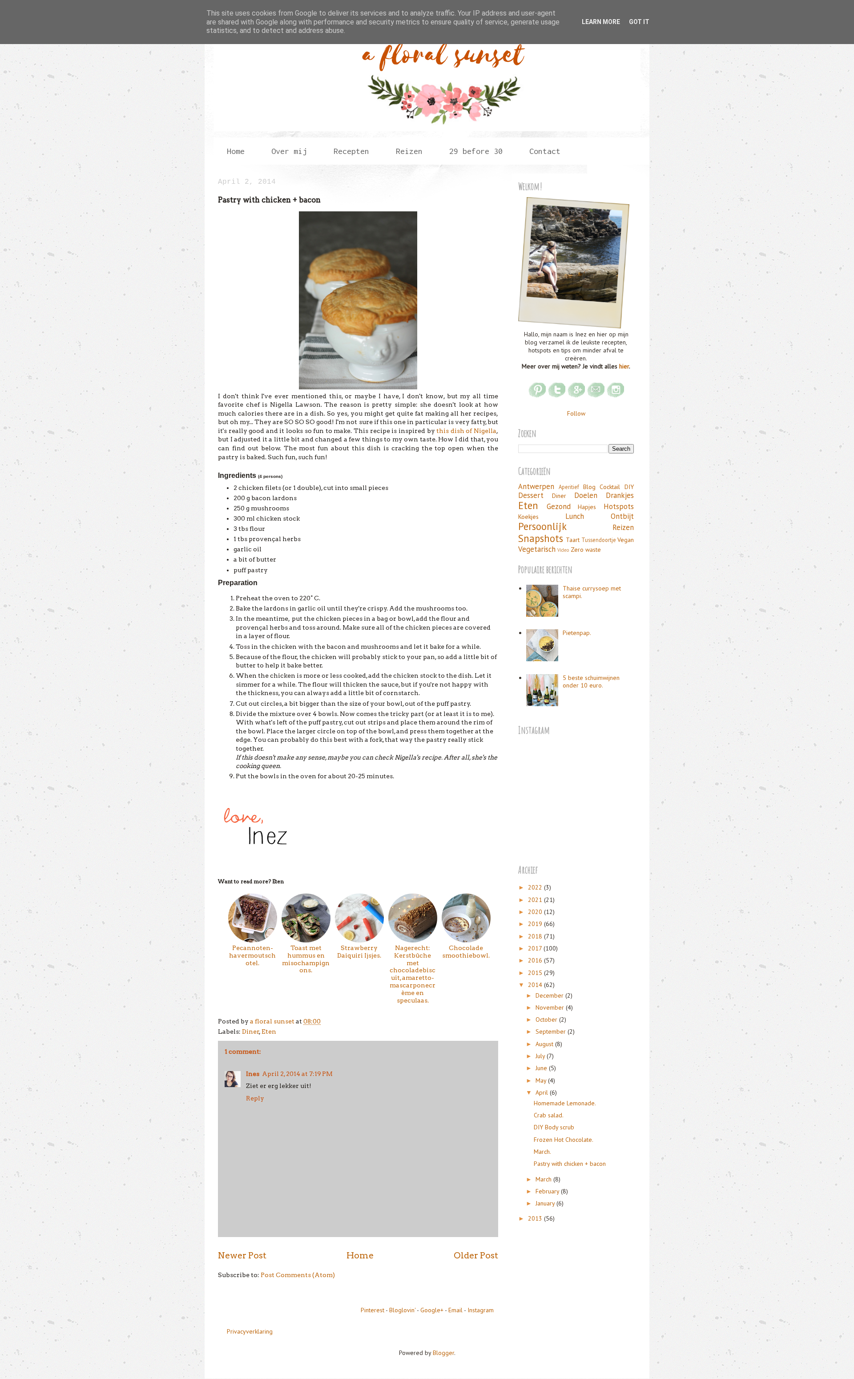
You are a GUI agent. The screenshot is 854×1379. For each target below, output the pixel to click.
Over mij (289, 151)
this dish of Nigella (466, 430)
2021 (536, 900)
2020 (536, 912)
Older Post (476, 1255)
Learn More (601, 21)
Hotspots (619, 506)
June (542, 1068)
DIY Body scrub (554, 1127)
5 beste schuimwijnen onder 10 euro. (591, 681)
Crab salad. (549, 1115)
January (546, 1203)
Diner (250, 1031)
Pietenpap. (577, 633)
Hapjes (587, 507)
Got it (639, 21)
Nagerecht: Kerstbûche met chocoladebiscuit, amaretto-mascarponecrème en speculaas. (412, 973)
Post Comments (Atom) (298, 1274)
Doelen (585, 495)
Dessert (531, 495)
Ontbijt (622, 516)
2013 (536, 1218)
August (545, 1044)
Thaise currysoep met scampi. (592, 592)
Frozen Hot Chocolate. (563, 1140)
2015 (536, 973)
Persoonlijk (542, 526)
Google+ (431, 1310)
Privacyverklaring (250, 1331)
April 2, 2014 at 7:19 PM (297, 1073)
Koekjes (528, 517)
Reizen (623, 527)
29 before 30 (476, 151)
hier (624, 366)
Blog (589, 487)
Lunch (574, 516)
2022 (536, 887)
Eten (269, 1031)
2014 (536, 985)
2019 (536, 924)
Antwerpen (536, 486)
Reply (255, 1098)
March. (542, 1152)
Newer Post (242, 1255)
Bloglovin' (402, 1310)
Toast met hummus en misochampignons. (306, 959)
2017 (536, 948)
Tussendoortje (598, 539)
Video (563, 550)
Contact (544, 151)
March (544, 1179)
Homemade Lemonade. (565, 1103)
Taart (573, 540)
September (552, 1031)
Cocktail (610, 487)
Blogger (443, 1353)
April (543, 1092)
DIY (629, 487)
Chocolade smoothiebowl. (466, 951)
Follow (576, 413)
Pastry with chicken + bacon (570, 1164)
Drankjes (620, 495)
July (541, 1056)
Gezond (559, 506)
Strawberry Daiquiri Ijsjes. (359, 951)
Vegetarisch (537, 549)
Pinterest (372, 1310)
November (551, 1007)
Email (455, 1310)
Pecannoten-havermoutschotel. (252, 955)
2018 (536, 936)
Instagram (480, 1310)
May (542, 1080)
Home (236, 151)
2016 (536, 960)
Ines (252, 1073)
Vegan (625, 540)
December (550, 995)
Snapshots (540, 538)
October (547, 1019)
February (548, 1191)
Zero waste (586, 550)
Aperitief (569, 486)
